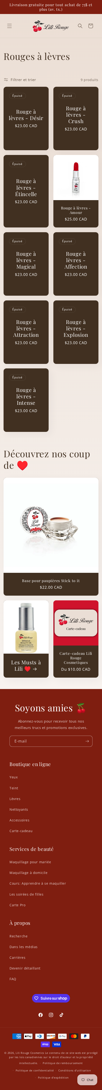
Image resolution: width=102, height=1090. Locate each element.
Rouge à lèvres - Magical (26, 260)
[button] (9, 26)
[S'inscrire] (87, 741)
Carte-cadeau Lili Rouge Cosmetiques (76, 658)
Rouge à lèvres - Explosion (76, 328)
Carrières (17, 957)
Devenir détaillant (25, 968)
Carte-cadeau (20, 831)
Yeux (13, 777)
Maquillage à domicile (28, 872)
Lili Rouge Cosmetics (30, 1053)
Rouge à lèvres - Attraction (26, 328)
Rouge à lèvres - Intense (26, 396)
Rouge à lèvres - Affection (76, 260)
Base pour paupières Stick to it (51, 580)
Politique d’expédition (53, 1077)
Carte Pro (17, 905)
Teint (13, 788)
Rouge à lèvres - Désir (26, 114)
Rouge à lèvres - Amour (76, 210)
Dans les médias (23, 947)
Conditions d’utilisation (74, 1070)
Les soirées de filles (26, 894)
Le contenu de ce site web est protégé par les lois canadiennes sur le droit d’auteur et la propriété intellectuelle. (53, 1058)
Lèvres (15, 798)
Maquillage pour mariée (30, 862)
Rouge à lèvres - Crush (76, 115)
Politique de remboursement (63, 1063)
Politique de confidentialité (35, 1070)
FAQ (12, 979)
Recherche (18, 936)
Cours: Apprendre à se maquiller (37, 883)
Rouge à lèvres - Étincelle (26, 187)
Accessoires (19, 820)
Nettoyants (18, 809)
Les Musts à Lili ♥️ (26, 665)
